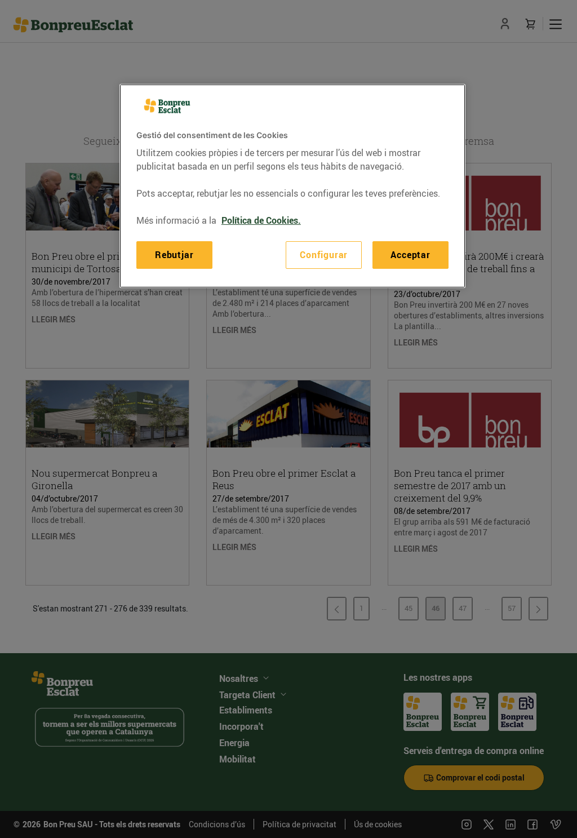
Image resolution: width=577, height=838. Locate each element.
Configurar (324, 255)
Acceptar (410, 255)
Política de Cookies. (261, 220)
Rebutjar (174, 255)
